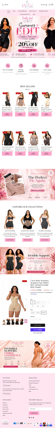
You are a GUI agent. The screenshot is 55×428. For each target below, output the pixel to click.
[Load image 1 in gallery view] (15, 298)
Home (8, 11)
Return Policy (6, 409)
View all (27, 89)
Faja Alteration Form (25, 14)
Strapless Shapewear (33, 383)
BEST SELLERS (27, 86)
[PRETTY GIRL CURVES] (27, 4)
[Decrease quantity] (32, 319)
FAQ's (4, 415)
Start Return (5, 411)
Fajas (14, 11)
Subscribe (34, 413)
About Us (5, 403)
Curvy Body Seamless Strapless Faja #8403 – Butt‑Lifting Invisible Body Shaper (40, 284)
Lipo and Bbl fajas (22, 11)
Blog (30, 391)
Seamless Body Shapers (34, 381)
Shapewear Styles (43, 11)
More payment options (38, 332)
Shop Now (10, 240)
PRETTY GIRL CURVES (6, 424)
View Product (7, 114)
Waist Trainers (32, 11)
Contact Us (5, 405)
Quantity (32, 316)
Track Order (5, 407)
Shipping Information (7, 413)
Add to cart (37, 325)
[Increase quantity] (39, 319)
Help (34, 14)
